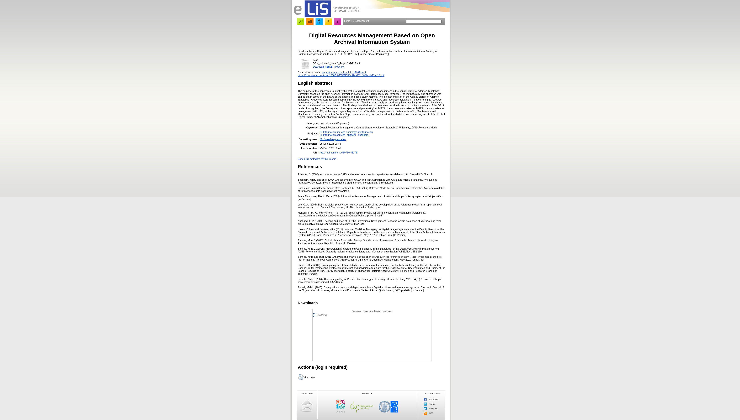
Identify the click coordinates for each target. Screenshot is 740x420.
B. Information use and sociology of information (346, 132)
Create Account (361, 21)
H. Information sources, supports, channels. (344, 134)
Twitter (432, 404)
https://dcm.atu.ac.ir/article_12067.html (344, 72)
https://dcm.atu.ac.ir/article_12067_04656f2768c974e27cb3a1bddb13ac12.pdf (341, 75)
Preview (339, 66)
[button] (300, 377)
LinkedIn (433, 408)
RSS (431, 413)
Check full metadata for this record (317, 159)
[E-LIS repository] (326, 16)
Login (347, 21)
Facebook (434, 399)
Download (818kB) (323, 66)
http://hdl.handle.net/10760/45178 (338, 152)
